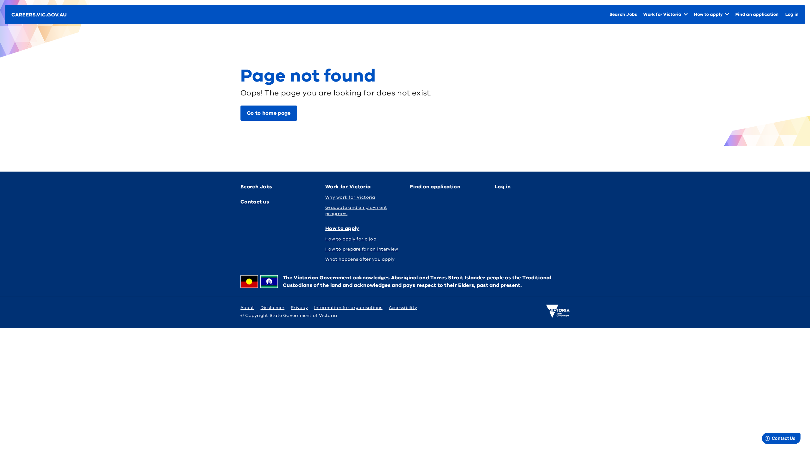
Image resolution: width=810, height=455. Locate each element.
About (247, 308)
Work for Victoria (348, 186)
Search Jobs (256, 186)
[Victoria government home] (558, 311)
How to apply (342, 228)
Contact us (254, 201)
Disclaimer (272, 308)
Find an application (435, 186)
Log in (503, 186)
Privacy (299, 308)
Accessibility (403, 308)
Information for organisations (348, 308)
